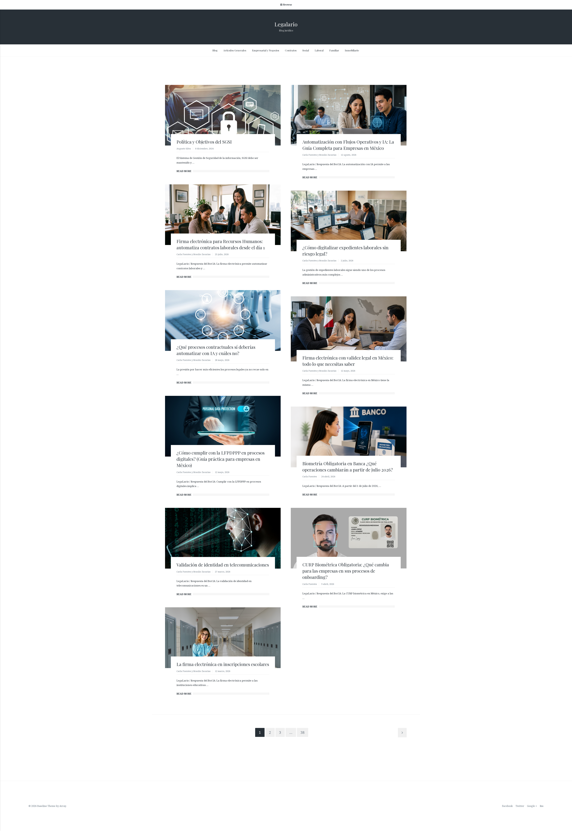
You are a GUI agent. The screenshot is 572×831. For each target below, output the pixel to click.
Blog (214, 50)
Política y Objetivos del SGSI (204, 142)
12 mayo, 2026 (348, 370)
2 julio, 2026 (347, 260)
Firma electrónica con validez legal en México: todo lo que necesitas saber (347, 361)
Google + (532, 806)
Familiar (334, 50)
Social (305, 50)
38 (302, 732)
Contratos (291, 50)
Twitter (520, 806)
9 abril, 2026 (327, 584)
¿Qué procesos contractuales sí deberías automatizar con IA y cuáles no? (216, 350)
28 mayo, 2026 (222, 360)
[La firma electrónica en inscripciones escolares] (223, 637)
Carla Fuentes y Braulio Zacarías (319, 154)
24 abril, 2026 (328, 476)
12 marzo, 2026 (222, 671)
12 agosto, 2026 (348, 154)
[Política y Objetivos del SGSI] (223, 115)
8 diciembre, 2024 (204, 148)
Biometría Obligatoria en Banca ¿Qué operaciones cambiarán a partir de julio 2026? (347, 466)
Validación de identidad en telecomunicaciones (223, 565)
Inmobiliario (352, 50)
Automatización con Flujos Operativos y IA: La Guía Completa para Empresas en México (348, 145)
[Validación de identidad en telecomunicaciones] (223, 538)
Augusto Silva (184, 148)
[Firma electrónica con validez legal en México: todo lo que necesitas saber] (349, 328)
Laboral (319, 50)
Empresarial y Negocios (265, 50)
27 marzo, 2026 (222, 571)
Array (62, 806)
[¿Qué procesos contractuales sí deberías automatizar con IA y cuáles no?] (223, 320)
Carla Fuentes (309, 476)
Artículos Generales (234, 50)
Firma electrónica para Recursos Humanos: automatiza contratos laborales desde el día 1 (221, 244)
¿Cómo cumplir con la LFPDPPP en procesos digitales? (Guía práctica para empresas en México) (221, 459)
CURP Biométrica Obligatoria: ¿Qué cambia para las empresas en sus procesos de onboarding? (345, 571)
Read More (184, 171)
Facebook (507, 806)
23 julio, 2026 (222, 254)
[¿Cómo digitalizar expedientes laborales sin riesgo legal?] (349, 221)
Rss (541, 806)
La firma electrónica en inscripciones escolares (223, 664)
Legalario (286, 24)
